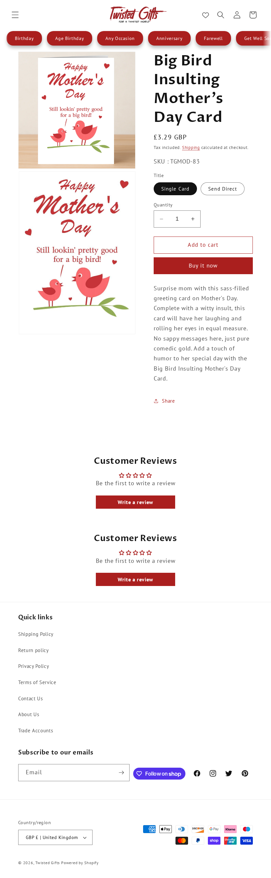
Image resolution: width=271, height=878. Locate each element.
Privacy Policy (33, 666)
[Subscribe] (121, 772)
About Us (28, 714)
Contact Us (30, 698)
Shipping (191, 147)
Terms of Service (37, 682)
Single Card (175, 188)
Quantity (163, 204)
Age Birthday (69, 38)
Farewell (213, 38)
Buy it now (203, 265)
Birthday (24, 38)
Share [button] (168, 400)
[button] (15, 15)
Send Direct (222, 188)
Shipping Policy (36, 634)
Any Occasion (120, 38)
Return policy (33, 650)
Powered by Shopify (80, 862)
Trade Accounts (35, 730)
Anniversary (169, 38)
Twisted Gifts (47, 862)
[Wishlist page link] (205, 15)
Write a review (135, 502)
